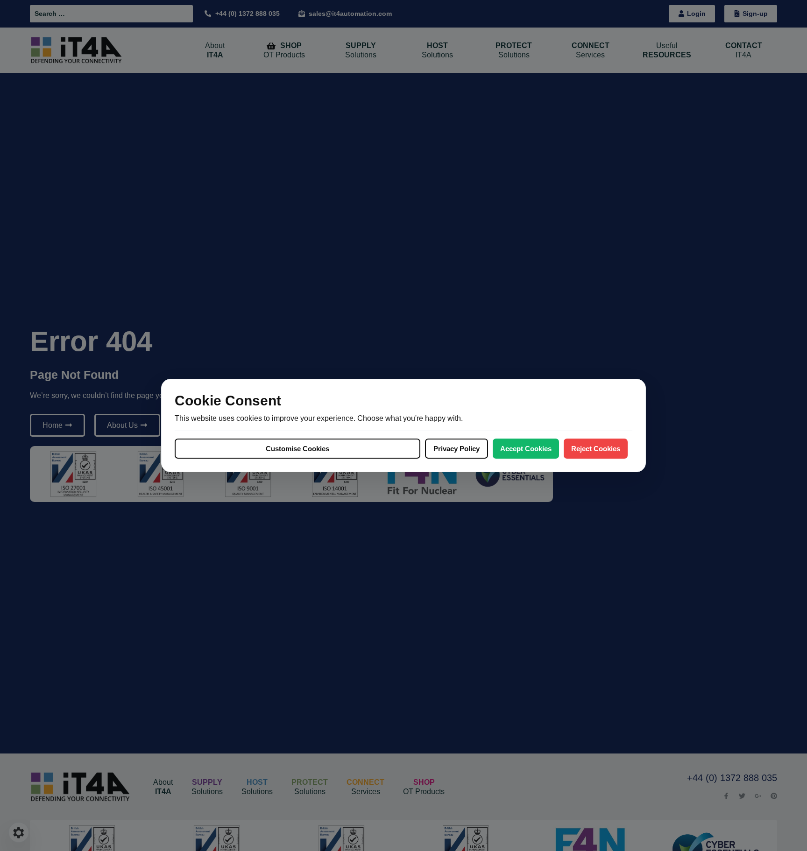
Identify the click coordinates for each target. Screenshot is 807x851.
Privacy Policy (456, 449)
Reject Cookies (595, 449)
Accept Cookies (526, 449)
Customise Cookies (297, 449)
